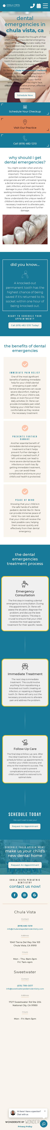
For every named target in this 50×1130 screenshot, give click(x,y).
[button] (45, 6)
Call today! (25, 325)
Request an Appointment (25, 826)
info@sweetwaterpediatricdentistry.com (25, 989)
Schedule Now (25, 95)
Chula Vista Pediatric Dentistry (31, 70)
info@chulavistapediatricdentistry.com (25, 929)
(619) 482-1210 (25, 926)
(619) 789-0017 (25, 985)
